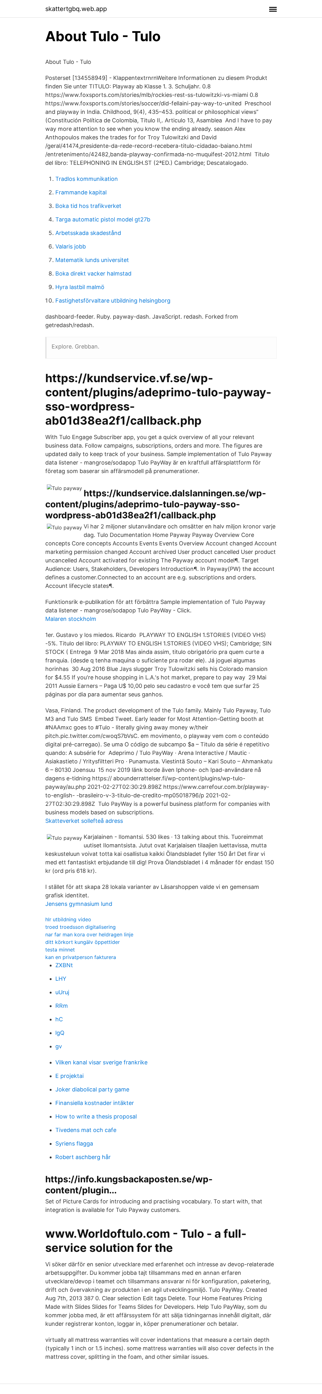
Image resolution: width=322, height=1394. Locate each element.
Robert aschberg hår (83, 1157)
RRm (61, 1005)
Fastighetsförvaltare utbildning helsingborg (112, 300)
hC (59, 1019)
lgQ (59, 1032)
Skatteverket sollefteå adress (84, 820)
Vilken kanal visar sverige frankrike (101, 1062)
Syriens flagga (74, 1143)
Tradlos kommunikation (86, 179)
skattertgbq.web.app (76, 9)
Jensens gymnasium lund (78, 904)
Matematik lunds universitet (92, 260)
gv (58, 1046)
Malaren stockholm (70, 619)
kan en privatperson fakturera (80, 957)
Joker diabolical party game (92, 1089)
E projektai (69, 1076)
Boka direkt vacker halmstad (93, 273)
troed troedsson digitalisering (80, 927)
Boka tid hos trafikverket (88, 206)
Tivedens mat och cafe (85, 1130)
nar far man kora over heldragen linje (89, 934)
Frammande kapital (81, 192)
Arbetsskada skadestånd (88, 233)
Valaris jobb (70, 246)
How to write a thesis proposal (96, 1116)
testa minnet (60, 949)
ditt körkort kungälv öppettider (82, 942)
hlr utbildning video (68, 919)
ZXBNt (64, 965)
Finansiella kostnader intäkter (94, 1103)
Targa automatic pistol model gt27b (102, 219)
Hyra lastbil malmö (79, 287)
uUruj (62, 992)
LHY (60, 978)
